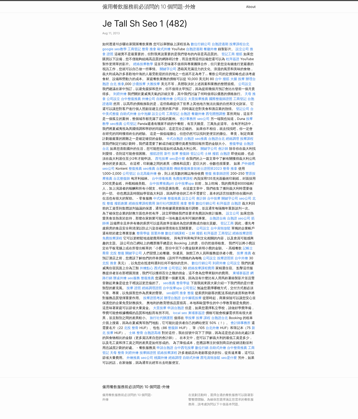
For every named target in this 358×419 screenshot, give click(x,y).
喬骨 (105, 253)
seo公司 (203, 119)
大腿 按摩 (237, 79)
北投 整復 (117, 253)
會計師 (223, 148)
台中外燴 (241, 258)
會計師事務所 (240, 323)
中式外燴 (160, 198)
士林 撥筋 (212, 153)
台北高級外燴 (147, 173)
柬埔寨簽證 (241, 273)
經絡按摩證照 (242, 233)
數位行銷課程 (175, 233)
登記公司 (242, 109)
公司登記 (130, 124)
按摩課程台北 (239, 44)
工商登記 (134, 49)
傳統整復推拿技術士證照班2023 (198, 168)
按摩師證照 (148, 353)
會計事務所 (188, 119)
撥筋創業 (121, 203)
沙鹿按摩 (139, 84)
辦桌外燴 (120, 278)
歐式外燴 (164, 49)
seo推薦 (116, 124)
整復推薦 (135, 168)
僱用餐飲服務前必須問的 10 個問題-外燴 (148, 6)
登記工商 (228, 54)
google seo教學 (114, 49)
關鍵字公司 (168, 69)
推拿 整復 (187, 293)
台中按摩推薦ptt (161, 183)
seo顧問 (172, 293)
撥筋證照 (156, 153)
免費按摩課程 (183, 178)
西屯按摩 (161, 158)
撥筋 (239, 54)
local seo (180, 313)
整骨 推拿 (149, 49)
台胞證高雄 (152, 333)
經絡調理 (232, 138)
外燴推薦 (133, 358)
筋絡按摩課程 (167, 353)
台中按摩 (213, 198)
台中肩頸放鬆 (220, 228)
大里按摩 (159, 308)
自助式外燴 (128, 114)
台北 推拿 (117, 84)
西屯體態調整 (216, 114)
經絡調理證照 (152, 288)
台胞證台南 (217, 218)
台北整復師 (121, 178)
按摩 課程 (203, 318)
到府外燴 (120, 94)
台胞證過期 (220, 44)
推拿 (183, 203)
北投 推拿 (109, 263)
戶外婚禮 (248, 163)
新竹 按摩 (171, 153)
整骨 (191, 203)
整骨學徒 (143, 233)
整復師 (184, 153)
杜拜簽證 (232, 59)
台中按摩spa (184, 183)
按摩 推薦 (244, 253)
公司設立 (245, 84)
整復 (208, 173)
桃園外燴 (160, 358)
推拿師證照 (221, 173)
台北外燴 (212, 328)
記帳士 (248, 248)
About (251, 7)
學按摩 (190, 318)
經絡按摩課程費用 (142, 203)
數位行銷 (201, 348)
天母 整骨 (117, 353)
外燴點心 (146, 268)
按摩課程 (246, 138)
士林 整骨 (136, 333)
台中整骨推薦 (237, 348)
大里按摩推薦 (198, 99)
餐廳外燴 (210, 49)
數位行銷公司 (201, 44)
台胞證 (185, 114)
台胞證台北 (216, 138)
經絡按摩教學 (143, 64)
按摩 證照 (134, 288)
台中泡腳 (144, 114)
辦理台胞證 (172, 298)
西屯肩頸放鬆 (210, 358)
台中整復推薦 (131, 99)
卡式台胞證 (174, 138)
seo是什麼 (177, 158)
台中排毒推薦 (162, 178)
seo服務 (134, 278)
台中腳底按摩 (192, 298)
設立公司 (242, 49)
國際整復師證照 (220, 99)
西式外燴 (160, 268)
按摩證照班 (225, 258)
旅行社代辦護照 (167, 203)
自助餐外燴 (164, 99)
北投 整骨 (131, 328)
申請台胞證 (175, 308)
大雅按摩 (153, 84)
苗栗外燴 (157, 233)
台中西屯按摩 (184, 348)
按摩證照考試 (153, 298)
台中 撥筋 (222, 79)
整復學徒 (236, 143)
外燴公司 (148, 99)
